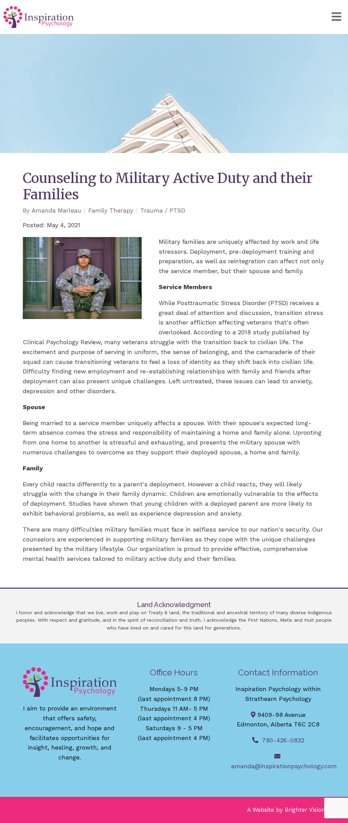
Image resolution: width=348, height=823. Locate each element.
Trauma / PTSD (162, 210)
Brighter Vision (305, 809)
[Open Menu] (336, 17)
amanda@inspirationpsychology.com (284, 766)
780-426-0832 (283, 740)
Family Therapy (110, 210)
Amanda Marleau (56, 210)
